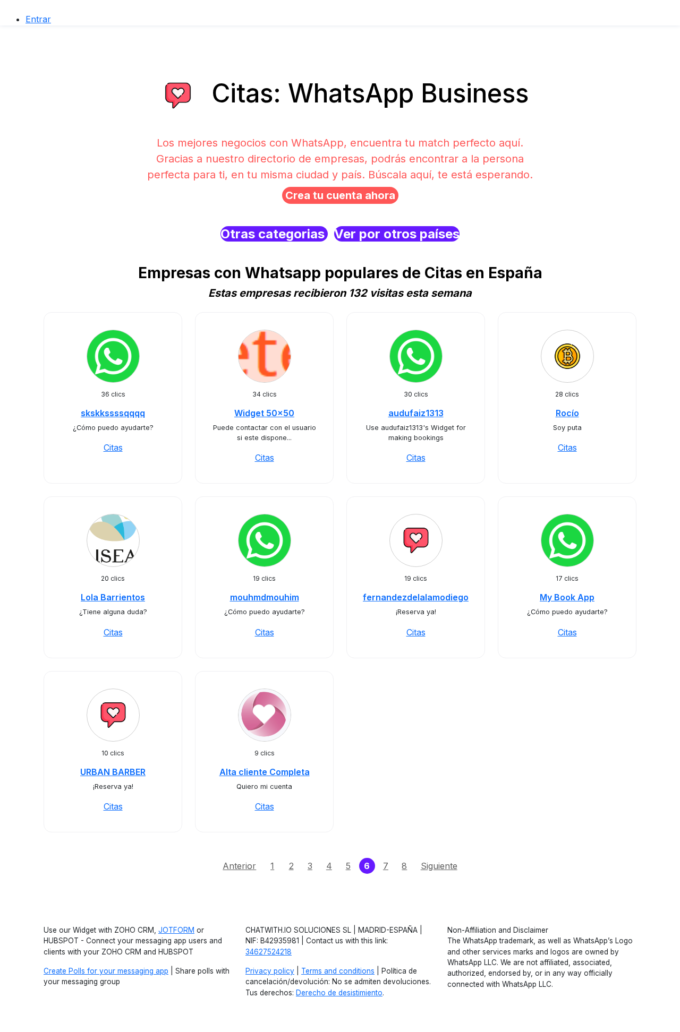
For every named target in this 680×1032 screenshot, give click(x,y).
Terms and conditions (338, 971)
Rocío (567, 413)
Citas (113, 447)
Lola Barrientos (113, 597)
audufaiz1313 (416, 413)
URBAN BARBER (113, 772)
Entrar (38, 19)
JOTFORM (176, 930)
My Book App (567, 597)
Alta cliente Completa (264, 772)
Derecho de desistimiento (339, 992)
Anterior (239, 866)
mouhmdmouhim (264, 597)
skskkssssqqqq (113, 413)
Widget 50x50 (264, 413)
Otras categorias (274, 234)
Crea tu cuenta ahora (340, 195)
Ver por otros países (397, 234)
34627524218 (268, 952)
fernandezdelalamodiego (416, 597)
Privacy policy (269, 971)
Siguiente (439, 866)
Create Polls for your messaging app (106, 971)
